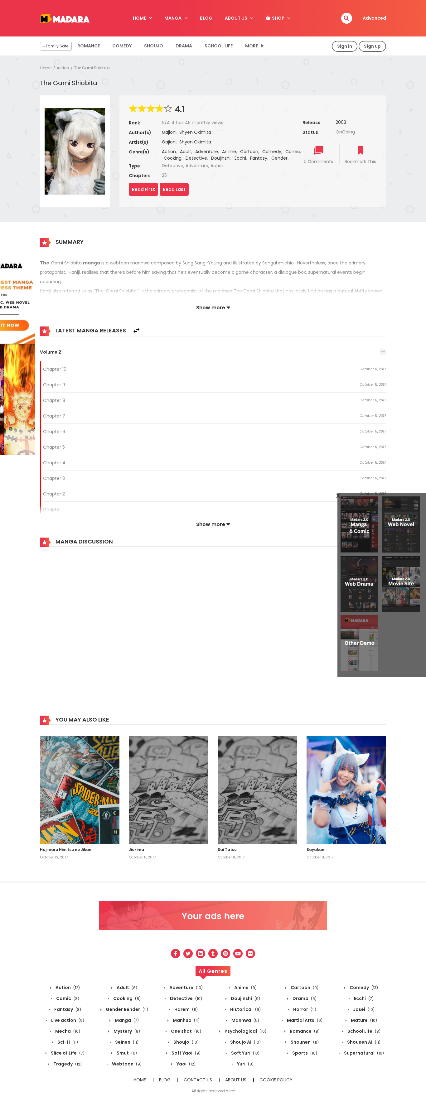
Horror (304, 1009)
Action (63, 67)
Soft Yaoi (186, 1053)
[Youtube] (238, 953)
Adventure (206, 151)
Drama (184, 46)
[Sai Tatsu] (257, 790)
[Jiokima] (168, 790)
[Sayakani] (346, 790)
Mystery (126, 1031)
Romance (88, 46)
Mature (363, 1020)
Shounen (304, 1042)
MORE (251, 46)
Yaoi (186, 1064)
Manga (126, 1020)
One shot (185, 1031)
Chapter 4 (54, 463)
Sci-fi (67, 1042)
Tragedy (67, 1064)
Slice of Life (67, 1053)
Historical (245, 1009)
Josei (363, 1009)
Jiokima (136, 849)
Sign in (344, 46)
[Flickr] (250, 953)
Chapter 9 (54, 385)
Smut (126, 1053)
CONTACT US (198, 1080)
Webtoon (126, 1064)
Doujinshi (220, 158)
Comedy (122, 46)
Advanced (374, 18)
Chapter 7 (54, 416)
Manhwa (244, 1020)
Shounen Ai (363, 1042)
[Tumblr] (213, 953)
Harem (185, 1009)
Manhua (186, 1020)
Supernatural (363, 1053)
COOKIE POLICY (276, 1080)
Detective (196, 158)
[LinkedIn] (200, 953)
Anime (229, 151)
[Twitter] (188, 953)
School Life (219, 46)
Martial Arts (304, 1020)
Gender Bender (126, 1009)
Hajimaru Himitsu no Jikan (65, 849)
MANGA (173, 18)
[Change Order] (136, 331)
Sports (304, 1053)
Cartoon (249, 151)
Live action (67, 1020)
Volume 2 (50, 352)
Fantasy (258, 158)
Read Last (174, 189)
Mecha (67, 1031)
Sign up (372, 46)
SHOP (277, 18)
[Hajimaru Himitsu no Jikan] (79, 790)
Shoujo (153, 46)
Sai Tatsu (227, 849)
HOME (139, 18)
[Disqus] (213, 636)
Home (45, 67)
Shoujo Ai (245, 1042)
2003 (341, 122)
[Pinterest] (225, 953)
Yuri (245, 1064)
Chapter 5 (54, 447)
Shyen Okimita (195, 132)
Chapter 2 (54, 494)
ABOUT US (236, 18)
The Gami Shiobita (92, 67)
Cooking (173, 158)
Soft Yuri (244, 1053)
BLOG (206, 18)
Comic (292, 151)
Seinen (126, 1042)
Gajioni (169, 132)
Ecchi (240, 158)
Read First (143, 189)
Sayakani (316, 849)
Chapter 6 (54, 431)
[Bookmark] (360, 151)
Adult (185, 151)
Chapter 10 (54, 369)
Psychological (245, 1031)
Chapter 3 (54, 478)
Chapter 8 (54, 400)
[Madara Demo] (65, 18)
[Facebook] (175, 953)
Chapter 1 (53, 509)
